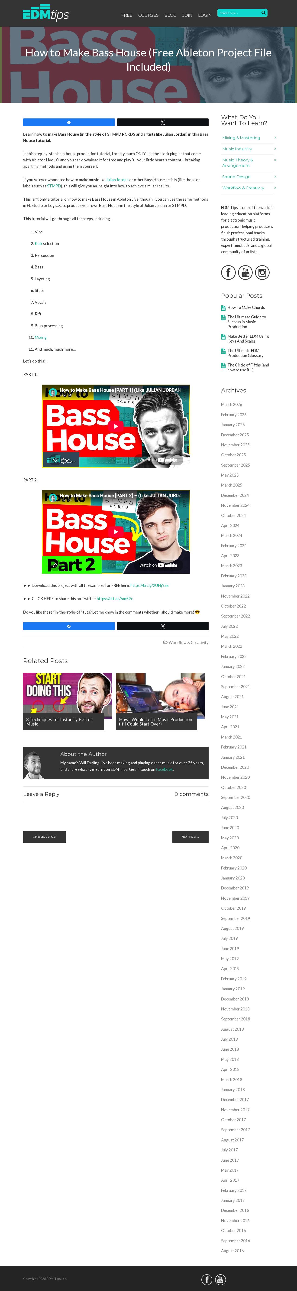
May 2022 (230, 636)
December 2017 (235, 1099)
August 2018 (232, 1029)
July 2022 (229, 626)
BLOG (171, 15)
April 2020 (230, 847)
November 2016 (235, 1220)
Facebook (164, 769)
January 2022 (233, 666)
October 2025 (233, 454)
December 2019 (235, 888)
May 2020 (230, 837)
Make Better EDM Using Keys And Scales (248, 338)
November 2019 (235, 898)
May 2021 (230, 716)
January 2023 (233, 585)
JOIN (187, 15)
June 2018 (230, 1049)
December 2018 (235, 999)
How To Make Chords (246, 307)
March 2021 (231, 737)
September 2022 (235, 616)
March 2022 (231, 646)
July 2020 (229, 817)
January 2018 (233, 1089)
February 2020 (234, 868)
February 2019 (234, 978)
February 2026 (234, 414)
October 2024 (233, 515)
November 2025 (235, 444)
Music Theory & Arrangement (237, 163)
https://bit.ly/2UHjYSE (149, 585)
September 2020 (235, 797)
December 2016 (235, 1210)
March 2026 (231, 404)
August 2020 (232, 807)
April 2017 (230, 1180)
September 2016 (235, 1240)
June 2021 (230, 706)
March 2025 (231, 485)
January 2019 (233, 988)
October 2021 (233, 676)
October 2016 (233, 1230)
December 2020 (235, 767)
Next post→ (190, 836)
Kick (38, 243)
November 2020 (235, 777)
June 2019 (230, 948)
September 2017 (235, 1129)
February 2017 (234, 1190)
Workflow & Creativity (189, 642)
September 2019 (235, 918)
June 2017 (230, 1160)
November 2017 (235, 1109)
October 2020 (233, 787)
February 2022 (234, 656)
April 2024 (230, 525)
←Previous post (44, 836)
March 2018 (231, 1079)
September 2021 (235, 686)
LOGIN (205, 15)
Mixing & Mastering (241, 137)
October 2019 (233, 908)
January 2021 (233, 757)
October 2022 (233, 606)
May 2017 (230, 1170)
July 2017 (229, 1149)
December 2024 (235, 495)
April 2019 (230, 968)
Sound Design (236, 176)
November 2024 (235, 505)
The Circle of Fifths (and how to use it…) (248, 367)
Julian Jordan (117, 179)
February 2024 (234, 545)
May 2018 (230, 1059)
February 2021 (234, 747)
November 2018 (235, 1009)
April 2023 (230, 555)
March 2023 (231, 565)
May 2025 (230, 475)
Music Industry (237, 149)
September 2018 (235, 1018)
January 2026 (233, 424)
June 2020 (230, 827)
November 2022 (235, 596)
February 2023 (234, 575)
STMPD (54, 185)
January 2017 (233, 1200)
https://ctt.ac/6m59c (115, 598)
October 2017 (233, 1119)
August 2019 (232, 928)
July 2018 (229, 1039)
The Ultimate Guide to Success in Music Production (246, 321)
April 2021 (230, 726)
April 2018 (230, 1069)
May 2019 (230, 958)
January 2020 (233, 878)
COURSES (148, 15)
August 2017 (232, 1139)
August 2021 (232, 696)
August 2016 (232, 1250)
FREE (126, 15)
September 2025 (235, 465)
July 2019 (229, 938)
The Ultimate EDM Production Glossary (245, 353)
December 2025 (235, 434)
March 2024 (231, 535)
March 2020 (231, 857)
